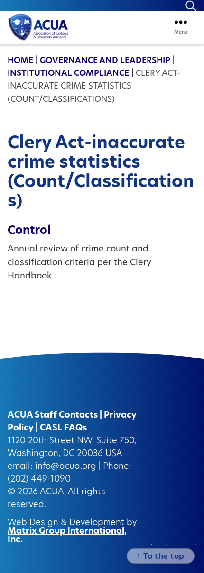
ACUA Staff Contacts (53, 416)
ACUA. (53, 492)
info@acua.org (65, 467)
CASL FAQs (63, 428)
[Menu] (180, 22)
